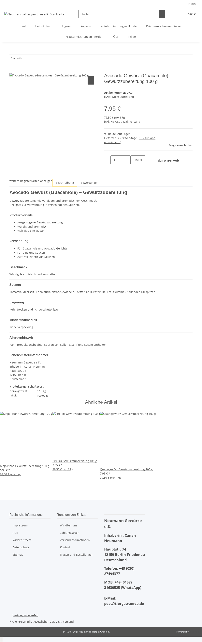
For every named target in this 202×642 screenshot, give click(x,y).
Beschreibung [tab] (65, 183)
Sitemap (18, 554)
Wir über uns (68, 525)
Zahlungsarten (69, 533)
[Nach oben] (1, 639)
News (192, 4)
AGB (15, 533)
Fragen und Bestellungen (76, 554)
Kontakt (65, 547)
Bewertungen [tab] (89, 183)
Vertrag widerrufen (25, 615)
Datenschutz (21, 547)
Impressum (20, 525)
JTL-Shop (194, 631)
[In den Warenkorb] (12, 71)
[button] (174, 14)
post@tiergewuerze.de (124, 603)
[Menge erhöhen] (133, 168)
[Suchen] (162, 14)
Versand (134, 121)
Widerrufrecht (22, 540)
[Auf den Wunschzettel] (91, 80)
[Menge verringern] (107, 159)
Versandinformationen (75, 540)
